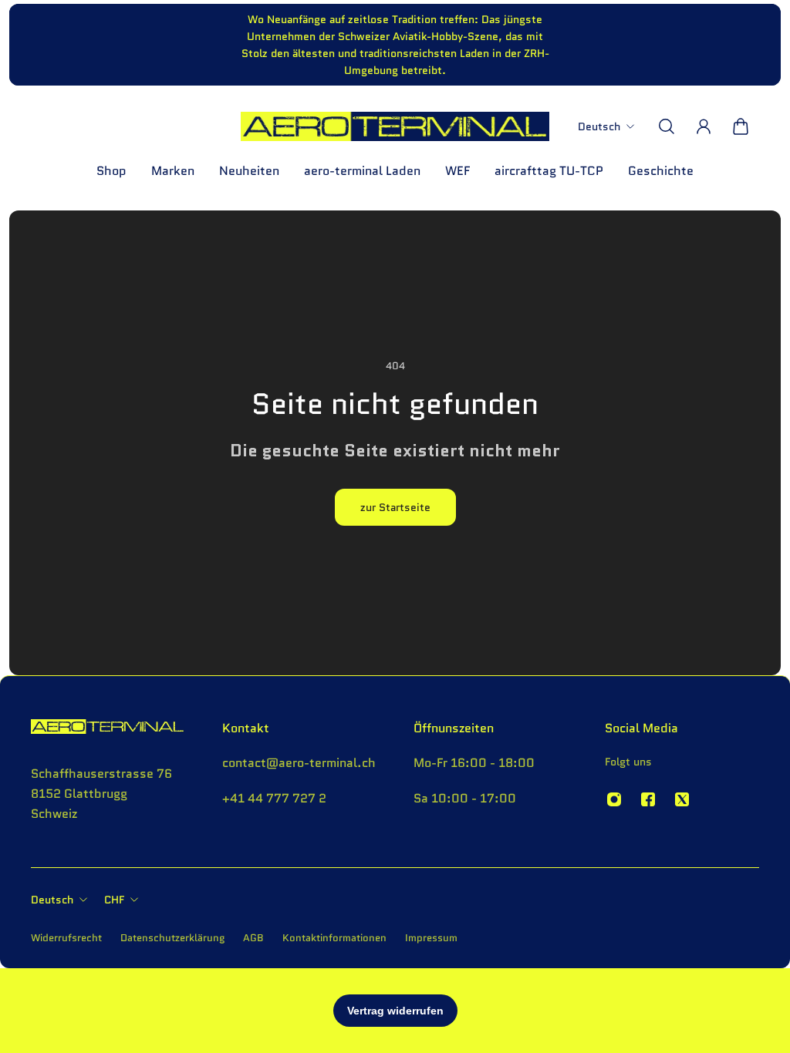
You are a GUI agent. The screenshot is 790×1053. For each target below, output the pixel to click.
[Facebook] (648, 799)
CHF (114, 899)
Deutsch (52, 899)
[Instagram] (614, 799)
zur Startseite (395, 507)
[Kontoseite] (703, 126)
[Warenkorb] (740, 126)
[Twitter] (682, 799)
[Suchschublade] (666, 126)
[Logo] (395, 126)
